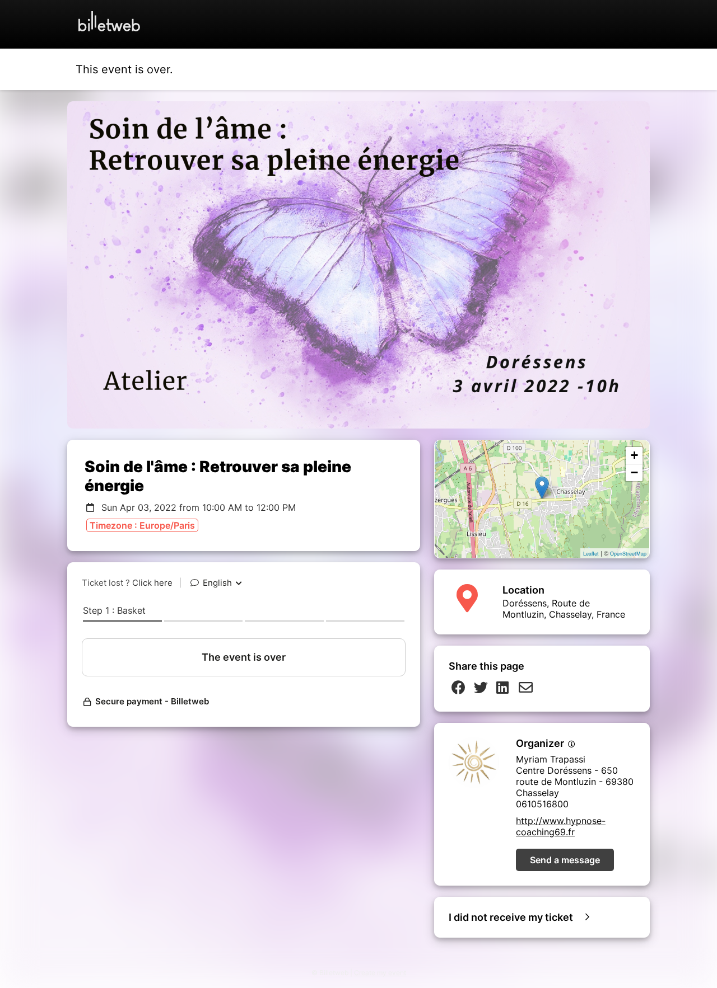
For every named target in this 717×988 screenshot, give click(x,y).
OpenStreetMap (628, 553)
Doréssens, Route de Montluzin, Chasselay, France (563, 608)
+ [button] (634, 455)
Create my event (380, 972)
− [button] (634, 472)
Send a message (565, 859)
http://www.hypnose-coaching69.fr (561, 826)
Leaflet (591, 553)
